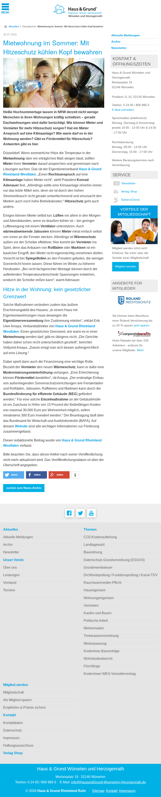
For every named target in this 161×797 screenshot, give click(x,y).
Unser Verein (13, 560)
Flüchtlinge (92, 666)
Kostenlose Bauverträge (101, 651)
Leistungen (11, 575)
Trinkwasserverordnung (101, 635)
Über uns (10, 567)
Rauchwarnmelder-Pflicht (102, 582)
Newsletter (118, 48)
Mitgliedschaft (13, 692)
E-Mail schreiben (123, 109)
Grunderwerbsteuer (98, 567)
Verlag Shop (129, 191)
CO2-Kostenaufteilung (100, 537)
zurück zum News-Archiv (24, 487)
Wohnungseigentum (99, 598)
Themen (90, 529)
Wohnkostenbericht (98, 658)
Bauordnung (93, 552)
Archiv (116, 41)
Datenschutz (12, 730)
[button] (13, 475)
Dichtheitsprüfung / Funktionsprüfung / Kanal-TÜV (121, 575)
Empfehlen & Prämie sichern (24, 707)
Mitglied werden (125, 266)
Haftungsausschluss (18, 745)
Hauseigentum (94, 590)
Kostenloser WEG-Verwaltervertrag (110, 673)
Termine (9, 590)
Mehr (140, 350)
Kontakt (9, 715)
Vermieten (91, 605)
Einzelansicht (29, 26)
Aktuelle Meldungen (125, 35)
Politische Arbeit (96, 620)
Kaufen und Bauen (98, 613)
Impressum (11, 738)
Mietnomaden (94, 628)
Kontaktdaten (13, 723)
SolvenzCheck (130, 199)
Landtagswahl (94, 544)
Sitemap (98, 791)
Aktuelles (14, 26)
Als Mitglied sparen (17, 700)
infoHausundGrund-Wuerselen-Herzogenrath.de (108, 782)
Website (21, 426)
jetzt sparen (141, 325)
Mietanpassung (95, 643)
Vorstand (9, 582)
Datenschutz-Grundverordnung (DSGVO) (114, 560)
